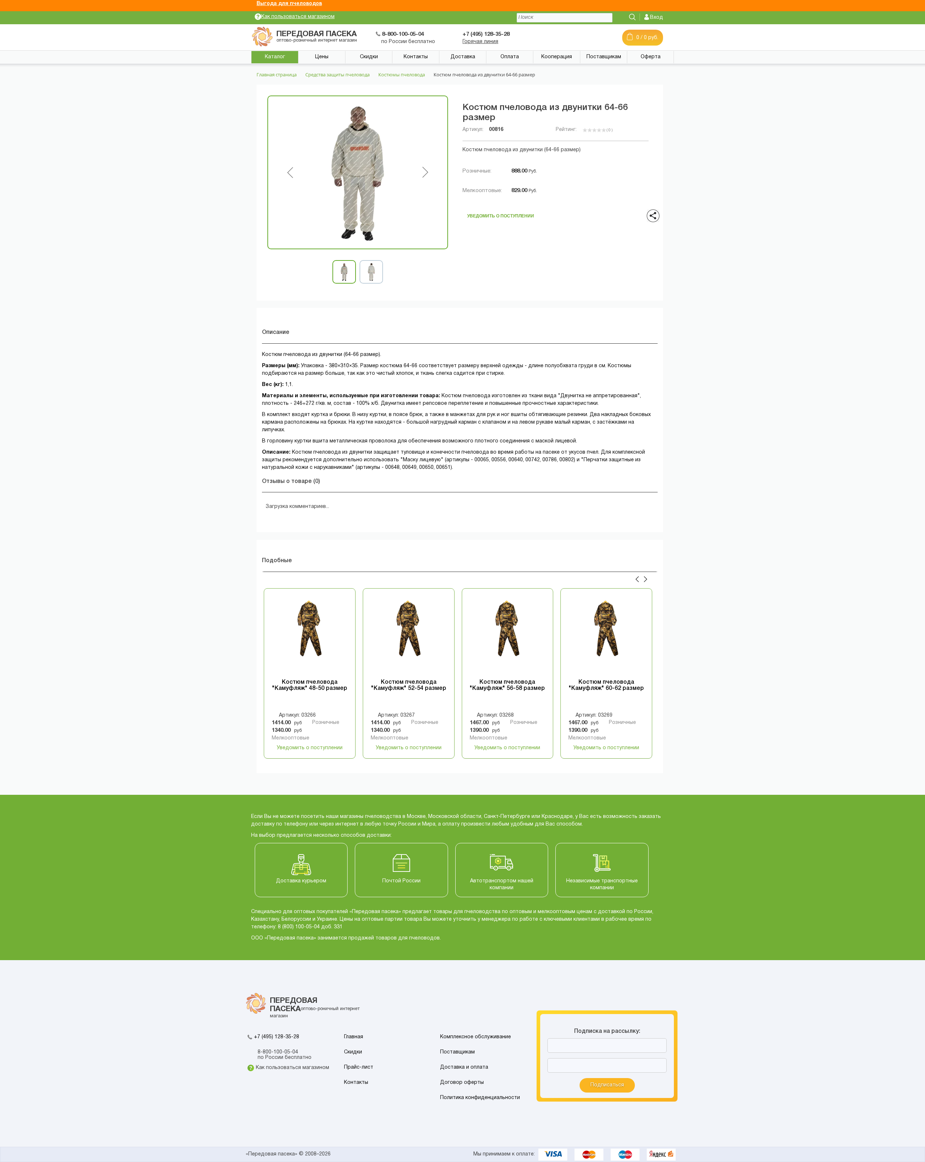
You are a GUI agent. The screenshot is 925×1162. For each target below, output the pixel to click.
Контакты (416, 57)
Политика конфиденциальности (480, 1097)
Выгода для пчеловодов (289, 3)
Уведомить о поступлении (500, 214)
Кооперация (556, 57)
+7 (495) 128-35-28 (276, 1037)
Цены (321, 57)
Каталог (275, 57)
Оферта (651, 57)
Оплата (509, 57)
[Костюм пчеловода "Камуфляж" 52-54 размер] (409, 636)
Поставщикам (603, 57)
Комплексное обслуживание (475, 1037)
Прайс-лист (358, 1067)
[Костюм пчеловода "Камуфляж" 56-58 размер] (508, 636)
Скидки (369, 57)
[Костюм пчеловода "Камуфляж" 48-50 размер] (310, 636)
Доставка (463, 57)
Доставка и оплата (464, 1067)
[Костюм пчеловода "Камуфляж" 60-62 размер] (606, 636)
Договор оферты (462, 1082)
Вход (656, 17)
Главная (353, 1037)
